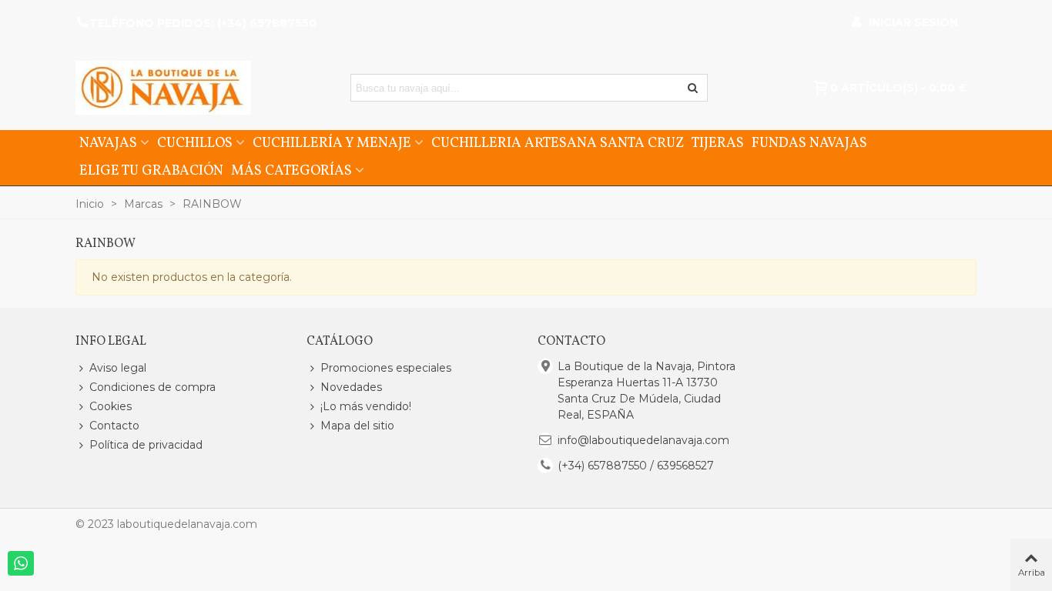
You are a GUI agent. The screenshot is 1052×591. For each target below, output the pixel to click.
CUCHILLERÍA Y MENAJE (332, 143)
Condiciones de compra (152, 387)
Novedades (351, 387)
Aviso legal (117, 368)
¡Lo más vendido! (365, 406)
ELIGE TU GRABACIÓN (151, 171)
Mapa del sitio (357, 425)
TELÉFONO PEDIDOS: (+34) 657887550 (203, 23)
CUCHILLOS (195, 143)
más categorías (291, 171)
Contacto (114, 425)
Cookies (110, 406)
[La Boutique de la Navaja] (162, 87)
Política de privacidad (146, 445)
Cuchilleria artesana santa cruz (557, 143)
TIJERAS (718, 143)
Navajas (108, 143)
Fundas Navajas (809, 143)
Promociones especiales (385, 368)
